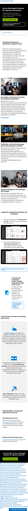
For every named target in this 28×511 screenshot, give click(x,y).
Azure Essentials (16, 467)
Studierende (18, 482)
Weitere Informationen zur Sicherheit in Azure (13, 269)
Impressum (21, 501)
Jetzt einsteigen (7, 32)
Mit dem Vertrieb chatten (18, 509)
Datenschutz (3, 503)
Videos (16, 486)
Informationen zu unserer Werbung (10, 506)
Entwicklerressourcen (9, 482)
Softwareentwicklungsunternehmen (10, 479)
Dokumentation (23, 480)
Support (13, 475)
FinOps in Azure (4, 472)
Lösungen (23, 472)
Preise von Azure (20, 468)
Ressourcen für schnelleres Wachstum (10, 474)
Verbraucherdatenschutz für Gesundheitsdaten (13, 499)
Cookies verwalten (12, 503)
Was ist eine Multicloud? (13, 487)
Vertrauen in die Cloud (6, 467)
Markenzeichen (17, 504)
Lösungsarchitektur (5, 475)
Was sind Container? (19, 492)
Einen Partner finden (12, 480)
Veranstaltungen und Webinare (8, 484)
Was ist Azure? (4, 463)
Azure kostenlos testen (10, 20)
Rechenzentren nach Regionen (15, 465)
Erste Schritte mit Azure (14, 463)
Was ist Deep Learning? (18, 489)
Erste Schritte (5, 117)
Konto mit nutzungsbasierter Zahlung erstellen (12, 24)
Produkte (13, 468)
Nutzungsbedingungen (6, 504)
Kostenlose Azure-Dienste (7, 470)
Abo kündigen (14, 501)
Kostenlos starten (9, 333)
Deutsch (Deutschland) (6, 496)
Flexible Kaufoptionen (20, 470)
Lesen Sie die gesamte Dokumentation (13, 439)
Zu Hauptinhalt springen (6, 1)
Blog (1, 482)
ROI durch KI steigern (15, 472)
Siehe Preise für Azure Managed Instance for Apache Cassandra (17, 305)
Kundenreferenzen (5, 468)
